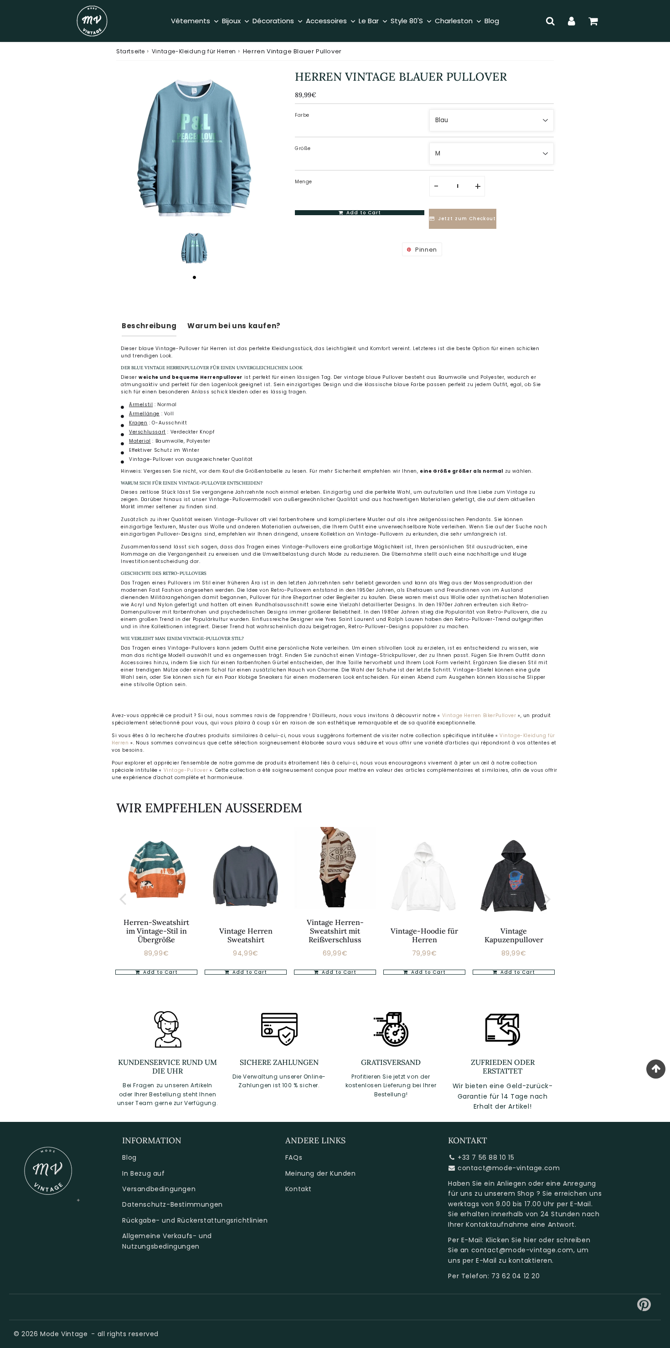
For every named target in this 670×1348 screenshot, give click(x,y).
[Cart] (593, 21)
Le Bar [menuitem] (369, 21)
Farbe (302, 115)
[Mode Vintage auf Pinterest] (644, 1307)
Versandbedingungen (159, 1188)
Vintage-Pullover (187, 770)
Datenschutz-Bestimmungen (172, 1204)
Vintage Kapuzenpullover (513, 935)
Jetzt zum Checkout (467, 219)
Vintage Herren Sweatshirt (246, 935)
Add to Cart (159, 972)
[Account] (572, 21)
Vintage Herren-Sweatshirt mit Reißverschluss (335, 931)
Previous (123, 898)
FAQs (293, 1157)
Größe (303, 148)
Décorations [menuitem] (273, 21)
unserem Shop (509, 1193)
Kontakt (298, 1188)
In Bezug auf (143, 1173)
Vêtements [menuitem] (190, 21)
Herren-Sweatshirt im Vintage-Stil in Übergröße (156, 931)
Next (547, 898)
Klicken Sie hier (511, 1240)
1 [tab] (194, 277)
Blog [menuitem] (491, 21)
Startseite (130, 51)
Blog (129, 1157)
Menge (303, 181)
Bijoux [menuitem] (231, 21)
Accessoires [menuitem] (326, 21)
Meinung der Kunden (320, 1173)
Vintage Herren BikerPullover (479, 715)
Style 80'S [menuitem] (407, 21)
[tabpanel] (194, 248)
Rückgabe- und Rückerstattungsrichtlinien (195, 1220)
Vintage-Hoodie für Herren (424, 935)
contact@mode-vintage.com (509, 1167)
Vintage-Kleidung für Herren (194, 51)
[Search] (550, 21)
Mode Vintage (64, 1333)
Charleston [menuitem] (454, 21)
